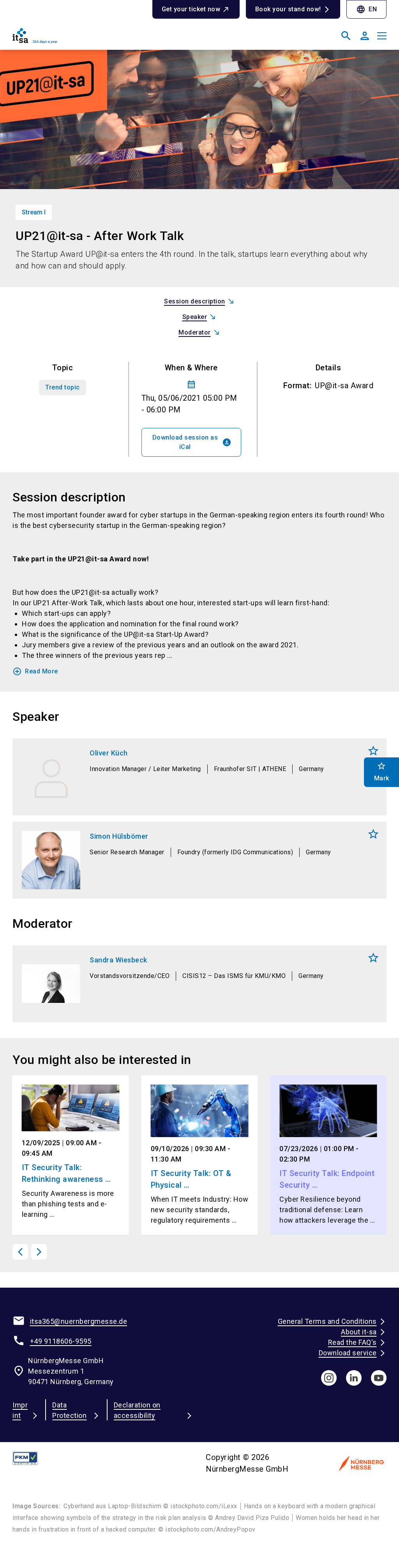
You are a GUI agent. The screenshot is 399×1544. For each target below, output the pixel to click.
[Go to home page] (102, 39)
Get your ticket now (191, 9)
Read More (35, 671)
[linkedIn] (354, 1378)
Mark (373, 751)
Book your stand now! (288, 9)
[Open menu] (382, 35)
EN (366, 9)
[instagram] (329, 1378)
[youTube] (379, 1378)
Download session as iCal (192, 442)
